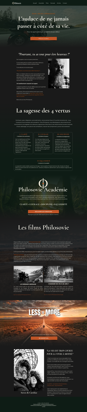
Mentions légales (36, 404)
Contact (43, 406)
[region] (28, 274)
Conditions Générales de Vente (47, 404)
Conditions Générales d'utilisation (49, 405)
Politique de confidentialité (36, 405)
